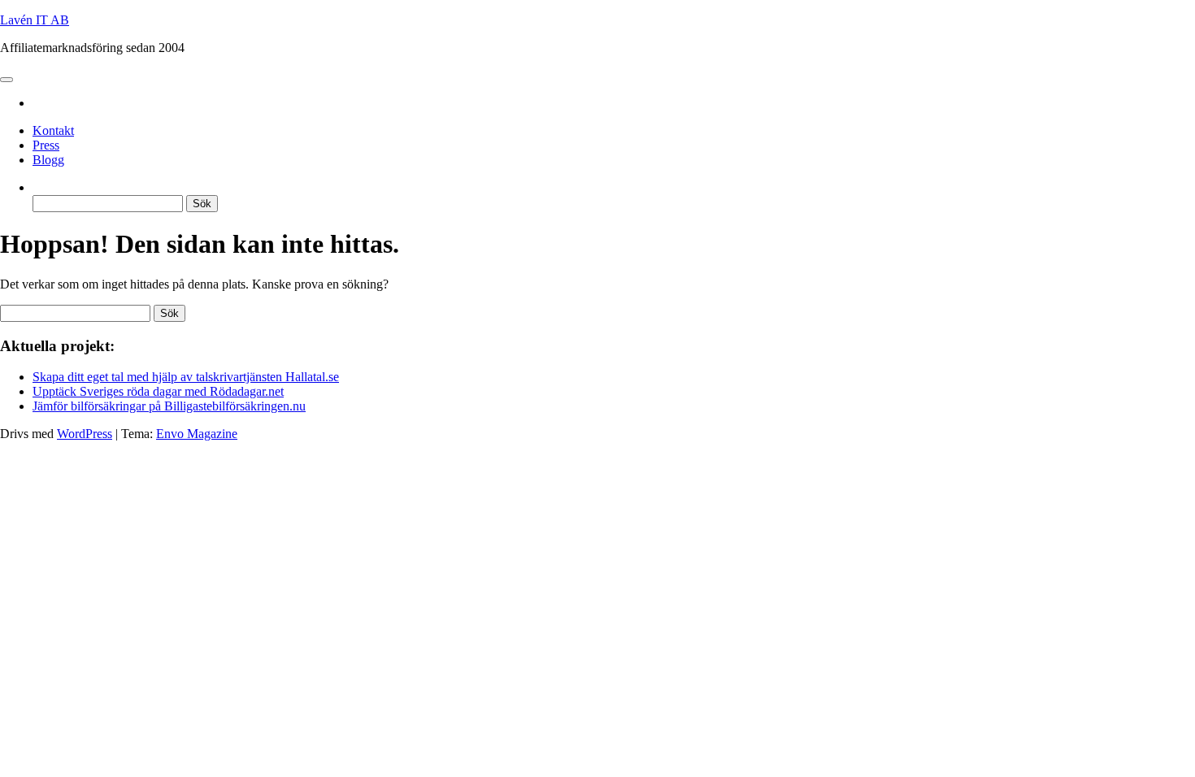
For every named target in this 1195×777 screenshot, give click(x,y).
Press (46, 145)
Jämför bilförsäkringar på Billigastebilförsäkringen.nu (169, 406)
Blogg (48, 160)
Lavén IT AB (34, 20)
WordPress (84, 434)
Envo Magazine (196, 434)
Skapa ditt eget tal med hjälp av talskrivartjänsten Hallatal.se (186, 377)
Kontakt (53, 130)
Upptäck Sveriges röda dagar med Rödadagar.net (158, 391)
